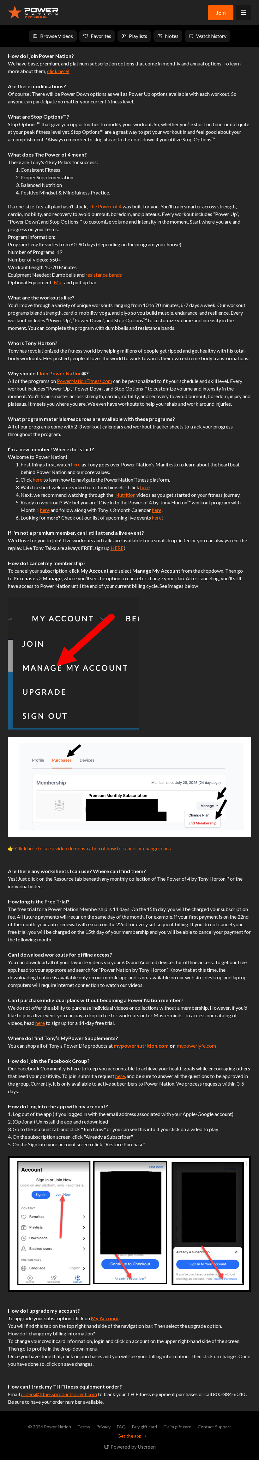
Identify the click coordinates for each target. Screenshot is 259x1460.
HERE (117, 548)
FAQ (121, 1426)
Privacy (103, 1426)
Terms (83, 1426)
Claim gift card (177, 1426)
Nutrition (125, 495)
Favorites (101, 36)
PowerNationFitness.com (84, 381)
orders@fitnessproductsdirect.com (59, 1394)
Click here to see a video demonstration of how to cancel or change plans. (93, 848)
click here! (58, 71)
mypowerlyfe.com (196, 1046)
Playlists (138, 36)
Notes (171, 36)
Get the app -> (132, 1435)
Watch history (211, 36)
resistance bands (104, 275)
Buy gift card (144, 1426)
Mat (58, 282)
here (76, 464)
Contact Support (214, 1426)
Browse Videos (56, 36)
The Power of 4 (105, 206)
